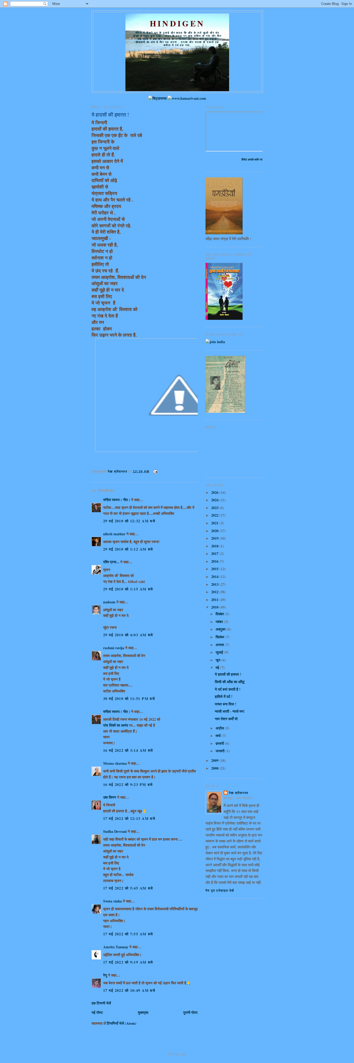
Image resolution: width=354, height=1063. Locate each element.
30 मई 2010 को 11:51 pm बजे (129, 698)
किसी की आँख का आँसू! (230, 681)
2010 (215, 607)
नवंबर (220, 621)
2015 (215, 569)
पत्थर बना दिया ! (225, 704)
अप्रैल (220, 728)
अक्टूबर (221, 629)
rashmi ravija (113, 647)
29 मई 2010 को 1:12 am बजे (128, 549)
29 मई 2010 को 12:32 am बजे (129, 521)
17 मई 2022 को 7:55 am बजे (128, 934)
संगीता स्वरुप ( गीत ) (116, 499)
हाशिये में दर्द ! (223, 696)
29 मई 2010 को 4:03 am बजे (128, 635)
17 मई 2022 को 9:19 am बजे (128, 962)
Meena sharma (115, 763)
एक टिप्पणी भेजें (101, 1003)
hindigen (177, 23)
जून (218, 660)
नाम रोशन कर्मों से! (226, 718)
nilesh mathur (114, 534)
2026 (215, 492)
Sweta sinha (112, 901)
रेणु (105, 975)
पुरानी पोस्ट (190, 1012)
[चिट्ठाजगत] (157, 98)
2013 (215, 584)
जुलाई (220, 652)
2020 (215, 530)
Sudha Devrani (115, 831)
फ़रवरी (220, 743)
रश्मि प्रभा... (111, 562)
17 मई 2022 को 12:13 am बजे (129, 818)
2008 (215, 768)
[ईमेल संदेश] (155, 471)
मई (218, 667)
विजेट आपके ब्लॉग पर (252, 159)
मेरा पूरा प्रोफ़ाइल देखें (220, 890)
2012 (215, 592)
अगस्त (220, 644)
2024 (215, 500)
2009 (215, 760)
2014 (215, 576)
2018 (215, 546)
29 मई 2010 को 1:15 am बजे (128, 589)
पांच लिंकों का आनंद (115, 725)
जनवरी (220, 751)
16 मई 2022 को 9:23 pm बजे (128, 784)
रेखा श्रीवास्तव (238, 793)
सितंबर (220, 637)
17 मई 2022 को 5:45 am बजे (128, 888)
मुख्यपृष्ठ (143, 1012)
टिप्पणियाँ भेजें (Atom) (121, 1023)
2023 (215, 507)
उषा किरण (109, 797)
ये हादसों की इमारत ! (228, 674)
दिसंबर (220, 614)
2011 (215, 599)
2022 (215, 515)
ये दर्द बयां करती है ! (227, 689)
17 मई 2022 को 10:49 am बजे (129, 990)
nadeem (109, 602)
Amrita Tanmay (115, 947)
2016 (215, 561)
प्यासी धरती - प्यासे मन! (230, 711)
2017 (215, 553)
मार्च (219, 735)
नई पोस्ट (97, 1012)
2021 (215, 523)
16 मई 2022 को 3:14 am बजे (128, 750)
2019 (215, 538)
